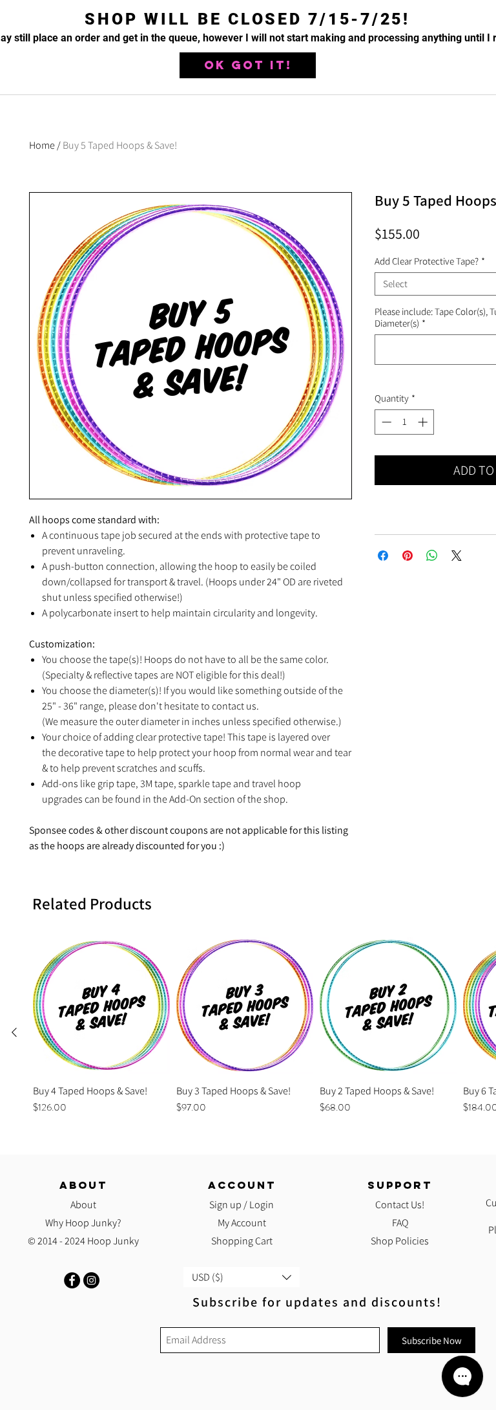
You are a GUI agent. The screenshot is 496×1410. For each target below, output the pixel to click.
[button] (248, 65)
